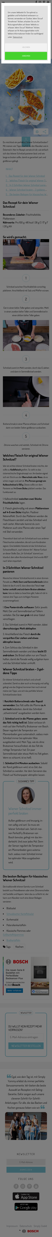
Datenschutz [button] (17, 37)
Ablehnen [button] (26, 47)
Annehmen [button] (26, 56)
